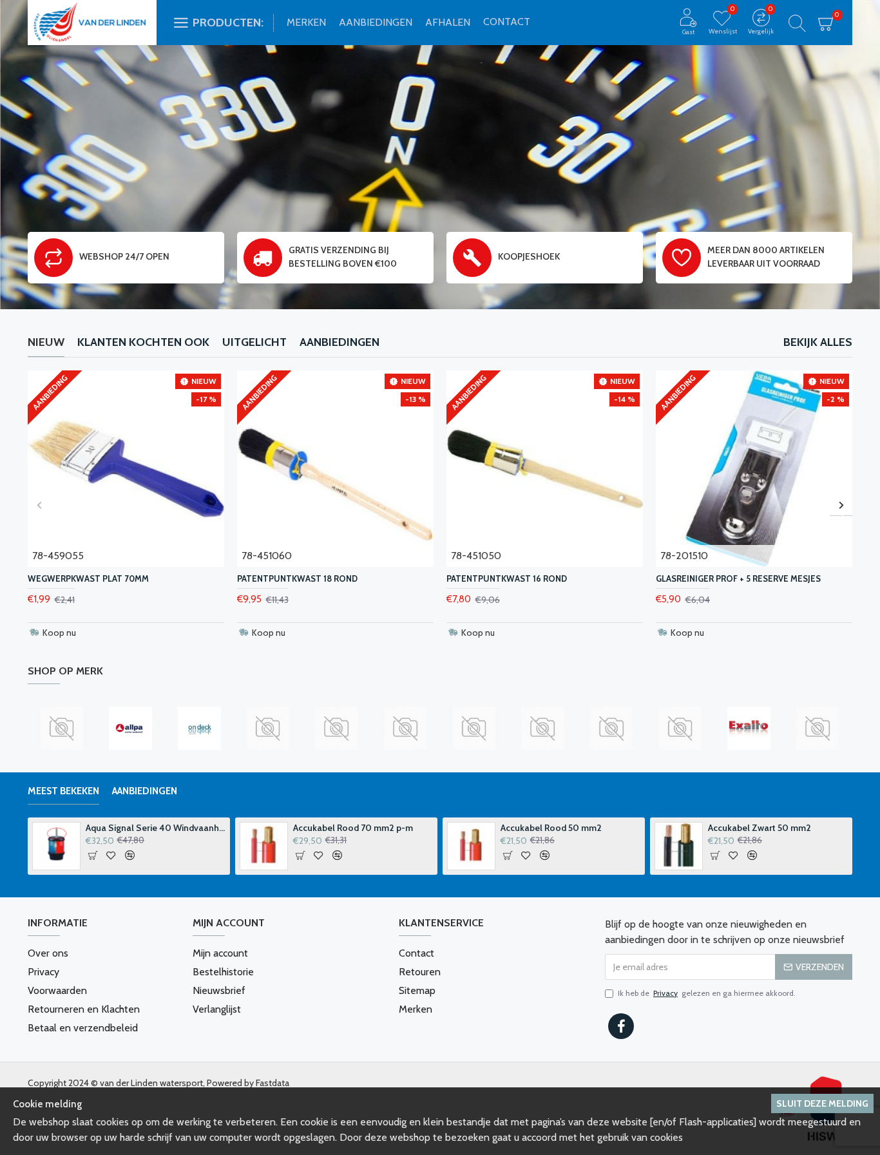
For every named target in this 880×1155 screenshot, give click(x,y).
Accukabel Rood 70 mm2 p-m (353, 828)
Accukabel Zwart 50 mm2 (759, 828)
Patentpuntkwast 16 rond (506, 578)
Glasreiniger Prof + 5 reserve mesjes (738, 578)
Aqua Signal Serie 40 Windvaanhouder (155, 828)
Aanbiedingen (339, 342)
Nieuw (46, 342)
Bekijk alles (817, 342)
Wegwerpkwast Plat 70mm (88, 578)
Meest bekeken (63, 791)
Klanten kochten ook (143, 342)
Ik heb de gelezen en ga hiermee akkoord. (707, 993)
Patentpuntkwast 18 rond (297, 578)
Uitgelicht (254, 342)
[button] (39, 504)
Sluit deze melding (822, 1103)
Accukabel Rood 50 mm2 (551, 828)
